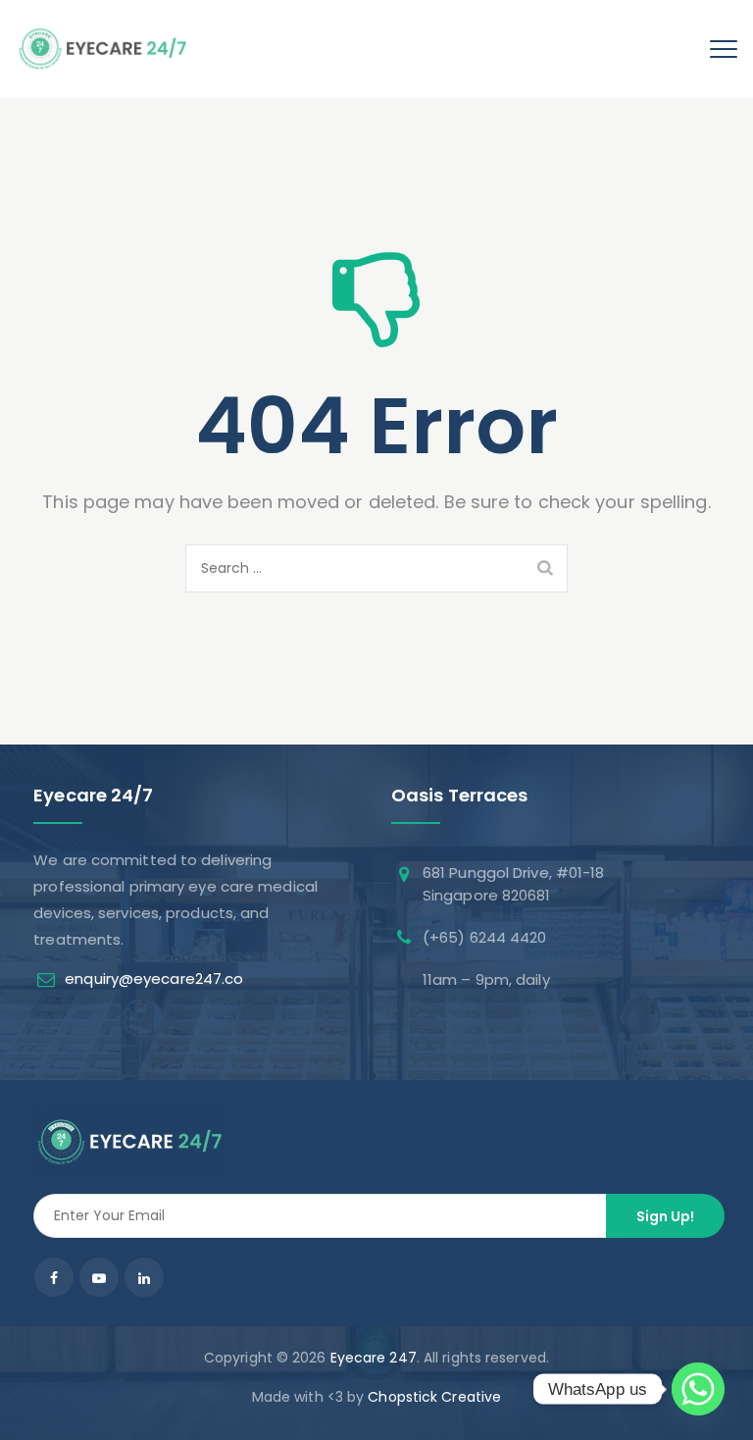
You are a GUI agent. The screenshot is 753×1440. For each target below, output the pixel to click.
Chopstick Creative (434, 1397)
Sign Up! (665, 1216)
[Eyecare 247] (101, 49)
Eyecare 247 (373, 1357)
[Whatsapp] (698, 1389)
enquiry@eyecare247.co (154, 978)
